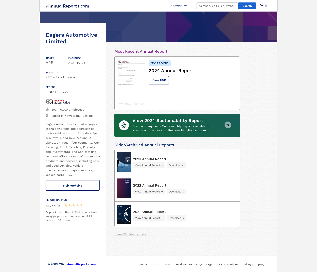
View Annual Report (147, 165)
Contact (167, 264)
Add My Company (253, 264)
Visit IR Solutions (227, 264)
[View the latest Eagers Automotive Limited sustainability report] (228, 127)
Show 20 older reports (130, 234)
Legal (209, 264)
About (154, 264)
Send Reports (184, 264)
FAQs (199, 264)
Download (175, 165)
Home (143, 264)
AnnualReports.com (81, 264)
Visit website (72, 185)
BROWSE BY (179, 6)
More (80, 63)
